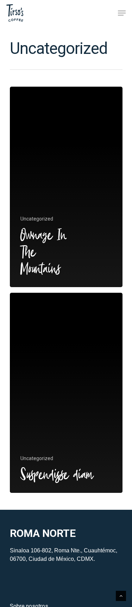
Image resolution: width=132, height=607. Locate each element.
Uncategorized (36, 219)
